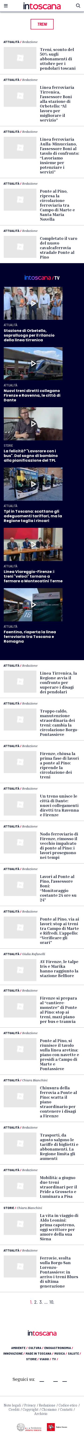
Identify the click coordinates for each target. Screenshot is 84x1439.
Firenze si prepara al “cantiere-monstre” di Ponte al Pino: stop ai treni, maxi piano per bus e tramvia (58, 1009)
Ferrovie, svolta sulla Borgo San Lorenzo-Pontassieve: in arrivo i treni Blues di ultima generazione (59, 1271)
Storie (8, 445)
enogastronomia (58, 1348)
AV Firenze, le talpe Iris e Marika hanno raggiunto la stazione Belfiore (59, 968)
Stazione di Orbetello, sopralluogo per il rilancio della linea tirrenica (29, 335)
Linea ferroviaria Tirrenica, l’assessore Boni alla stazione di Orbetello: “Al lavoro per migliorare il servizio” (57, 103)
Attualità (11, 42)
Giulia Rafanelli (33, 954)
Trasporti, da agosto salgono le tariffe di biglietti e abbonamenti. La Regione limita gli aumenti (59, 1146)
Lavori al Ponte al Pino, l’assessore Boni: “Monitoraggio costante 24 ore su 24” (58, 888)
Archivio (40, 1414)
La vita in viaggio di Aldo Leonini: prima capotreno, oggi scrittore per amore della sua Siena (59, 1227)
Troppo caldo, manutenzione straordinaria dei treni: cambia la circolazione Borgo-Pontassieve (59, 722)
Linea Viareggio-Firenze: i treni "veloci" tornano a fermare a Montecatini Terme (33, 576)
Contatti (66, 1409)
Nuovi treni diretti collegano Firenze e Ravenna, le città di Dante (32, 395)
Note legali (12, 1405)
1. (31, 1302)
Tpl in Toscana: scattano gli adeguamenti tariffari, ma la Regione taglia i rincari (33, 516)
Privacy (30, 1405)
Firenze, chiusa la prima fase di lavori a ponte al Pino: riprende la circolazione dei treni (59, 765)
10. (51, 1302)
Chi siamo (49, 1409)
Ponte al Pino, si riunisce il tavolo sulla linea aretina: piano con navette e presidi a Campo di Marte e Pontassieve (59, 1054)
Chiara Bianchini (34, 1080)
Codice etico (68, 1405)
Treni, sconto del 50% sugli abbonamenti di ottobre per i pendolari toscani (58, 59)
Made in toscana (39, 1353)
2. (36, 1302)
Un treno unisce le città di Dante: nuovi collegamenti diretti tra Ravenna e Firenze (59, 805)
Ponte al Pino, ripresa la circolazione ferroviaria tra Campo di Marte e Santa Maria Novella (57, 205)
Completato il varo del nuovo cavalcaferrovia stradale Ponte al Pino (58, 247)
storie (32, 1359)
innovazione (14, 1353)
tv (55, 1359)
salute (74, 1353)
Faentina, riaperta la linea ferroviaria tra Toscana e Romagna (30, 636)
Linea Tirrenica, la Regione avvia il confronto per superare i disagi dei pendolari (58, 682)
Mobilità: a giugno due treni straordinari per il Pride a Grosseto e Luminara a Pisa (58, 1187)
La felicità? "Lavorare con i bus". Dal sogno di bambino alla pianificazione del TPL (31, 455)
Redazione (30, 42)
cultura (35, 1348)
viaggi (45, 1359)
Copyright (30, 1409)
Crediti (14, 1409)
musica (60, 1353)
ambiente (19, 1348)
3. (40, 1302)
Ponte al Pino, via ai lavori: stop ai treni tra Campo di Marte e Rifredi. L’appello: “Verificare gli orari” (59, 930)
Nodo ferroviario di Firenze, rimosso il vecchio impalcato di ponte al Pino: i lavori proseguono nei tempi (59, 845)
